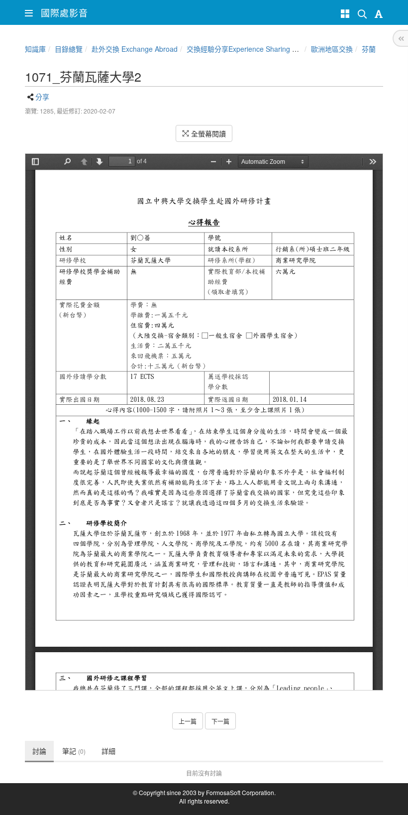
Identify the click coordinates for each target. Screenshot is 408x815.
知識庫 (35, 49)
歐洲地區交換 (332, 49)
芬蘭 (369, 49)
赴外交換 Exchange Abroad (135, 49)
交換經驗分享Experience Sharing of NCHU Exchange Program (285, 49)
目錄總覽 (69, 49)
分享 (42, 97)
